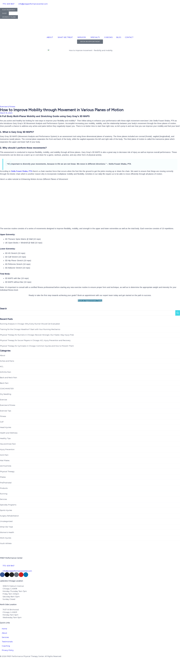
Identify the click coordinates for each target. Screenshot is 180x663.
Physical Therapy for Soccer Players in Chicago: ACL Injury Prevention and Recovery (35, 340)
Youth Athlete (6, 543)
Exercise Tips (5, 411)
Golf (1, 422)
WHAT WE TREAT (65, 37)
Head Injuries (5, 427)
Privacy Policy (8, 650)
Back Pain (4, 383)
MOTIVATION (5, 466)
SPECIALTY (95, 37)
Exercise (3, 400)
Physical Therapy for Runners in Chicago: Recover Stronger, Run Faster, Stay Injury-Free (37, 335)
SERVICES (81, 37)
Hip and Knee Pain (8, 444)
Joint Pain (4, 455)
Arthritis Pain (5, 372)
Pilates (3, 477)
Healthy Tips (5, 438)
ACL (1, 367)
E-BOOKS (109, 37)
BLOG (118, 37)
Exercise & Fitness (7, 107)
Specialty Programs (8, 505)
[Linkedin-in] (25, 574)
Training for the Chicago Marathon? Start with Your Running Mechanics (30, 329)
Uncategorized (6, 521)
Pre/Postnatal (6, 483)
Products (4, 488)
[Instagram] (11, 574)
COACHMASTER (7, 389)
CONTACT (129, 37)
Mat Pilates (4, 461)
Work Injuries (5, 538)
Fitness (3, 416)
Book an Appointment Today (90, 301)
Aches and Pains (7, 361)
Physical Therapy (7, 472)
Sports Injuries (6, 510)
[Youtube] (21, 574)
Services (3, 499)
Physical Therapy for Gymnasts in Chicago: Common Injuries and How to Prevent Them (37, 346)
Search (3, 308)
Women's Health (7, 532)
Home (4, 629)
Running (3, 494)
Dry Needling (5, 394)
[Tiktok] (16, 574)
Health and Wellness (8, 433)
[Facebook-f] (2, 574)
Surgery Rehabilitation (9, 516)
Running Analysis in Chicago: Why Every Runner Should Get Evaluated (30, 324)
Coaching (6, 646)
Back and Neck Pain (8, 378)
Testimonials (7, 642)
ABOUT (50, 37)
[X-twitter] (7, 574)
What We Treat (6, 527)
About (2, 355)
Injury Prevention (7, 449)
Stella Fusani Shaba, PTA (21, 171)
